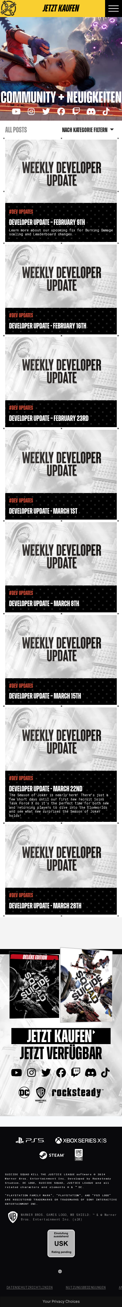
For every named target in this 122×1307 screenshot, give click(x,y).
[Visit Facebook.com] (61, 111)
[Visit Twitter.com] (46, 111)
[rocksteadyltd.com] (77, 1092)
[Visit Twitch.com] (76, 111)
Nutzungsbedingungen (86, 1287)
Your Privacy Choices (61, 1301)
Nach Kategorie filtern (85, 130)
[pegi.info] (61, 1243)
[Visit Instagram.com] (31, 111)
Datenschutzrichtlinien (30, 1287)
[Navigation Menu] (113, 8)
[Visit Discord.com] (91, 111)
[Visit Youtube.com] (16, 111)
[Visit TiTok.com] (106, 111)
